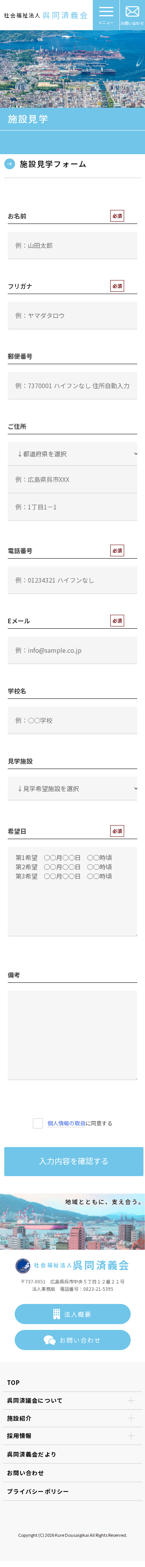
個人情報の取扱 (66, 1123)
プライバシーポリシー (38, 1491)
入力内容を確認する (74, 1160)
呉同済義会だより (32, 1454)
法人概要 (78, 1314)
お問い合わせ (132, 23)
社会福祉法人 (46, 15)
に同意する (80, 1123)
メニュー (106, 22)
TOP (13, 1382)
